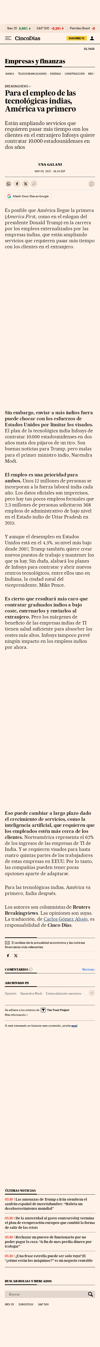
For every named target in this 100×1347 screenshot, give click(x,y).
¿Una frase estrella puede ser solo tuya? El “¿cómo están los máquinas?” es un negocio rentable (49, 1258)
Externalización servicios (63, 993)
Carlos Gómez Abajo (66, 919)
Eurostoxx (26, 1304)
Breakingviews (16, 86)
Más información (15, 1015)
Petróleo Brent (80, 28)
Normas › (88, 969)
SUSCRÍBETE (77, 38)
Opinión (11, 993)
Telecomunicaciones (32, 73)
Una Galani (50, 164)
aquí (74, 1025)
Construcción (74, 73)
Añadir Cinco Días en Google (31, 196)
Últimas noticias (20, 1190)
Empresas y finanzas (35, 61)
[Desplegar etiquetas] (92, 993)
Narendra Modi (31, 993)
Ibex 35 (12, 28)
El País (89, 48)
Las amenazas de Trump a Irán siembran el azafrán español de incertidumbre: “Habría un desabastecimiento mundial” (46, 1204)
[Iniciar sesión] (92, 38)
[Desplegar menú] (8, 38)
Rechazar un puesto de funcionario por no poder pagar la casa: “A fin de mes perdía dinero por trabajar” (48, 1241)
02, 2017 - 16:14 (50, 171)
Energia (55, 73)
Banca (10, 73)
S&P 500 (43, 28)
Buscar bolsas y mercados (28, 1281)
